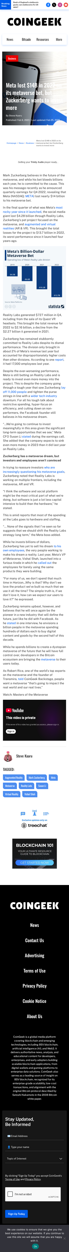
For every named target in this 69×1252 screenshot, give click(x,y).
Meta (53, 777)
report (59, 359)
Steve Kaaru (15, 115)
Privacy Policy (35, 986)
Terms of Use (35, 970)
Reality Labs (26, 786)
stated (26, 436)
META (29, 196)
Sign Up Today (16, 1214)
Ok (35, 1246)
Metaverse (10, 786)
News (10, 39)
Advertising (34, 955)
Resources (42, 39)
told (21, 679)
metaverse (48, 659)
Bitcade (26, 39)
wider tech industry (44, 396)
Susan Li (42, 786)
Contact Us (34, 940)
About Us (34, 1016)
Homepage (11, 143)
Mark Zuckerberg (37, 777)
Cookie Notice (34, 1001)
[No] (64, 1238)
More (59, 39)
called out (45, 563)
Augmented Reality (13, 777)
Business (12, 58)
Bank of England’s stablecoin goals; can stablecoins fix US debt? (25, 4)
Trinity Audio (37, 162)
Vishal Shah (29, 794)
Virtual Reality (11, 794)
